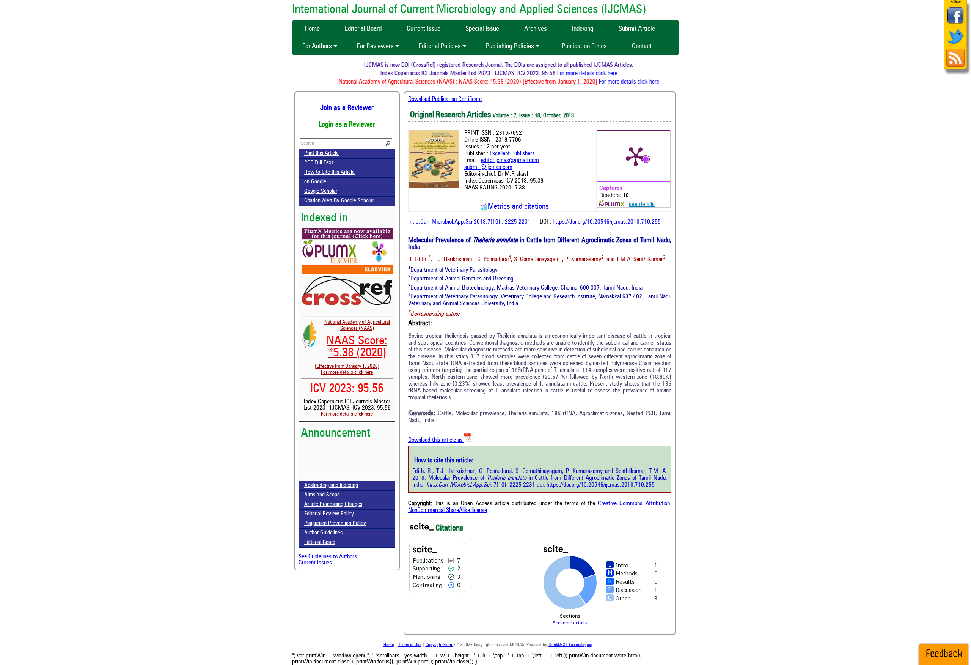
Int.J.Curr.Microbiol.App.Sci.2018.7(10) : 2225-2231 (469, 222)
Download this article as (436, 440)
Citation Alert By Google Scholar (339, 201)
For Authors (317, 46)
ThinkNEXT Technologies (570, 645)
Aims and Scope (322, 495)
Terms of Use (409, 645)
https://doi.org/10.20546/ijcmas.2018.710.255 (607, 222)
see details (642, 204)
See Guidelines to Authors (328, 557)
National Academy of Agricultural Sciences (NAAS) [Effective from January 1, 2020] (352, 344)
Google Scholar (320, 191)
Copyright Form (439, 645)
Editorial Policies (440, 46)
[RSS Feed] (955, 66)
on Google (315, 182)
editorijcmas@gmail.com (510, 161)
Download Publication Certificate (445, 99)
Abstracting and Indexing (331, 486)
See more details (570, 623)
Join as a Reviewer (347, 108)
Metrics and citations (518, 206)
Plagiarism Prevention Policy (335, 523)
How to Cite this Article (329, 172)
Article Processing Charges (333, 504)
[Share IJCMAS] (955, 23)
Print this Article (321, 153)
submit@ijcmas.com (488, 167)
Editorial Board (319, 542)
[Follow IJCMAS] (955, 45)
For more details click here (600, 74)
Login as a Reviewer (347, 124)
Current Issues (315, 563)
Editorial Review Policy (329, 514)
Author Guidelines (323, 533)
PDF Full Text (318, 163)
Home (388, 645)
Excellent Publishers (512, 154)
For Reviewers (376, 46)
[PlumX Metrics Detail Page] (635, 156)
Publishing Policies (511, 46)
